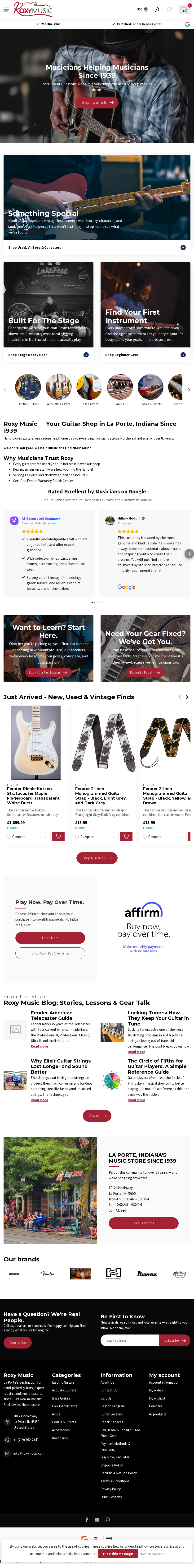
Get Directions (144, 1223)
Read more (39, 1046)
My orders (156, 1390)
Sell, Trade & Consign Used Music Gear (120, 1433)
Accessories (61, 1430)
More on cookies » (152, 1554)
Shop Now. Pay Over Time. (50, 953)
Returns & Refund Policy (119, 1473)
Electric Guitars (63, 1382)
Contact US (109, 1390)
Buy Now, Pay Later (115, 1457)
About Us (107, 1382)
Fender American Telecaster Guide (52, 1015)
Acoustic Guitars (64, 1390)
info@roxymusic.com (28, 1453)
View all (94, 1116)
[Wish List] (169, 9)
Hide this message (118, 1553)
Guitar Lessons (112, 1414)
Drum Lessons (111, 1497)
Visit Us (106, 1398)
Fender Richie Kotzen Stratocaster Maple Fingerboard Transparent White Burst (33, 796)
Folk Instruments (64, 1406)
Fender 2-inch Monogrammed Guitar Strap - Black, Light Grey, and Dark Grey (101, 796)
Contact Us (18, 1342)
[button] (4, 553)
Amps (56, 1414)
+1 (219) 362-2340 (25, 1440)
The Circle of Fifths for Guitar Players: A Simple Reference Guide (157, 1066)
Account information (164, 1382)
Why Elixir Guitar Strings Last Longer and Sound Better (61, 1066)
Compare (19, 837)
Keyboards (60, 1438)
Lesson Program (113, 1406)
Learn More (50, 938)
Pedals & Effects (64, 1422)
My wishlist (157, 1398)
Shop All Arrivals (94, 858)
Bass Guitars (61, 1398)
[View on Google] (14, 520)
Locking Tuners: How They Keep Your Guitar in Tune (158, 1018)
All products (158, 1414)
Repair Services (112, 1422)
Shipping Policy (112, 1465)
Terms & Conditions (115, 1481)
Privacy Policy (111, 1489)
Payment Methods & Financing (115, 1446)
